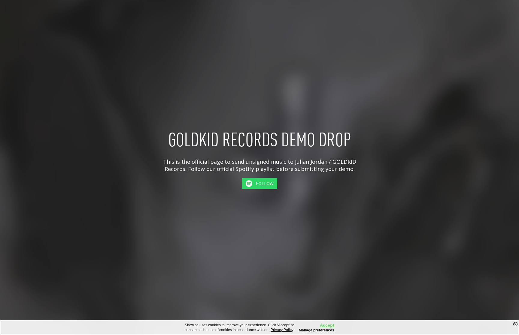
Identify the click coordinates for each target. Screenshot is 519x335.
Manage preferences (316, 330)
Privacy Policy (282, 330)
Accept (327, 325)
